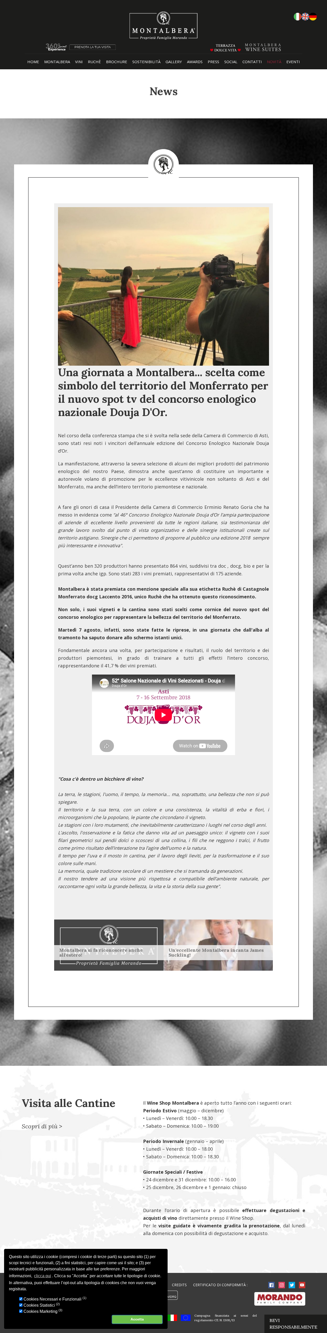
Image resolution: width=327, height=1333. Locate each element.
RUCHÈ (94, 61)
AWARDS (195, 61)
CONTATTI (252, 61)
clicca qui (42, 1276)
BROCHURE (116, 61)
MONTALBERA (57, 61)
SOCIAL (230, 61)
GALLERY (174, 61)
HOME (33, 61)
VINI (79, 61)
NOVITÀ (274, 61)
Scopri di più (39, 1126)
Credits (179, 1284)
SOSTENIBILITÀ (146, 61)
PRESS (213, 61)
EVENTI (293, 61)
